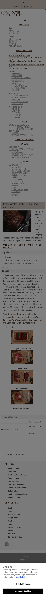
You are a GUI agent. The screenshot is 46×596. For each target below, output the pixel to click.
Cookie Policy (21, 577)
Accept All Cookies (23, 591)
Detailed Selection (23, 584)
